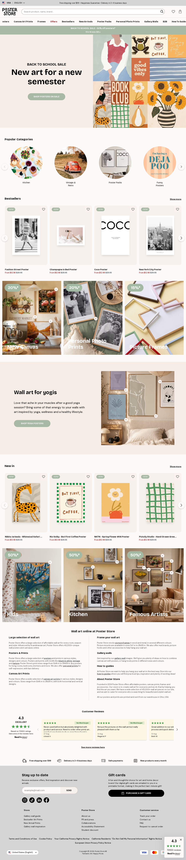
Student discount (90, 830)
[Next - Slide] (181, 166)
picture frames (122, 643)
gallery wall (120, 658)
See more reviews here (93, 747)
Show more (175, 199)
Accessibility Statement (93, 826)
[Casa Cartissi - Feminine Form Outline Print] (155, 415)
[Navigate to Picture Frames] (154, 318)
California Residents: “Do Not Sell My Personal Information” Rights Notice (127, 838)
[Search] (162, 12)
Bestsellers (13, 198)
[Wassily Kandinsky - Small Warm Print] (171, 561)
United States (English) (22, 852)
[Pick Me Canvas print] (56, 289)
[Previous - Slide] (4, 166)
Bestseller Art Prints (33, 819)
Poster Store (99, 851)
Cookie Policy (45, 838)
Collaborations (89, 823)
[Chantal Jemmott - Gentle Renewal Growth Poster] (125, 419)
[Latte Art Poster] (113, 590)
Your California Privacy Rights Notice (71, 838)
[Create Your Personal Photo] (95, 318)
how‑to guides (104, 674)
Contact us (145, 819)
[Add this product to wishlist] (43, 209)
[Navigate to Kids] (31, 585)
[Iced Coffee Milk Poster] (92, 567)
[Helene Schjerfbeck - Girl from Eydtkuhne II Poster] (139, 583)
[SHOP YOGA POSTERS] (137, 408)
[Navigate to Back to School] (139, 81)
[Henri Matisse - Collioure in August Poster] (144, 567)
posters (47, 658)
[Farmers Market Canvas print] (35, 316)
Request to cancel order (151, 826)
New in (9, 466)
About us (86, 816)
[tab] (173, 11)
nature (16, 663)
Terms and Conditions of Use (23, 838)
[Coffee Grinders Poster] (104, 585)
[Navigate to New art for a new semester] (46, 81)
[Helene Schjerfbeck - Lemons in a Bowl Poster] (148, 569)
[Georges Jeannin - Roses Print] (162, 555)
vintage (76, 661)
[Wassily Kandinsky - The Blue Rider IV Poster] (148, 583)
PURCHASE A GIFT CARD (138, 793)
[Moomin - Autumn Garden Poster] (49, 562)
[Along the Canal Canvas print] (50, 321)
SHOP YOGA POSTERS (32, 423)
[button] (174, 847)
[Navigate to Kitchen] (93, 585)
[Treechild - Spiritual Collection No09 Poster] (160, 381)
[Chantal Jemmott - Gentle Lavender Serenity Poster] (125, 390)
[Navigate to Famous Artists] (154, 585)
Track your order (147, 816)
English (18, 3)
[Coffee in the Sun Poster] (117, 561)
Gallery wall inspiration (34, 826)
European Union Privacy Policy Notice (93, 842)
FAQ (141, 823)
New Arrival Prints (32, 823)
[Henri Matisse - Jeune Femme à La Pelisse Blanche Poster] (171, 572)
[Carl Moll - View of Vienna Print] (162, 569)
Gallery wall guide (32, 816)
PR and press (88, 819)
